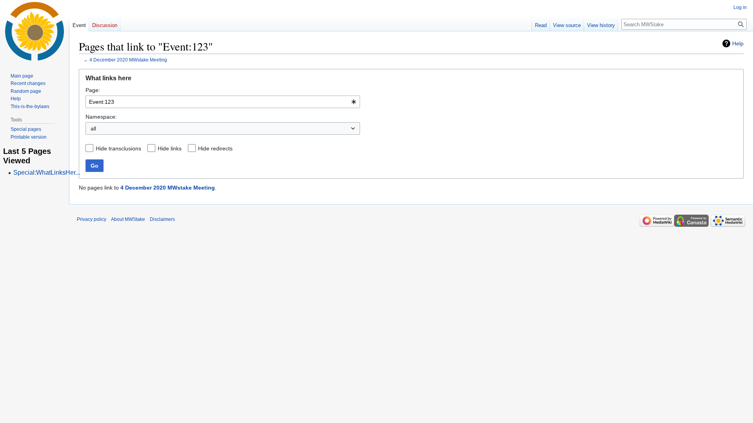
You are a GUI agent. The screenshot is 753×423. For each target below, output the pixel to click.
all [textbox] (93, 128)
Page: (92, 90)
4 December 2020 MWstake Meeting (128, 59)
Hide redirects (215, 148)
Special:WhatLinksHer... (46, 172)
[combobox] (222, 102)
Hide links (170, 148)
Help (738, 43)
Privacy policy (91, 219)
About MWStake (128, 219)
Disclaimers (162, 219)
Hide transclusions (118, 148)
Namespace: (101, 117)
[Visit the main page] (34, 31)
